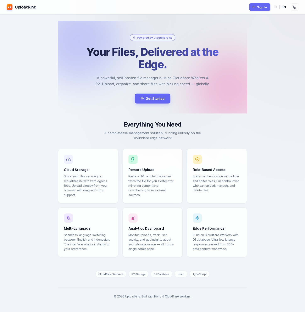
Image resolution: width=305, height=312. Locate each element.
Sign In (262, 7)
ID (275, 7)
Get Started (155, 98)
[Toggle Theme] (294, 7)
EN (284, 7)
